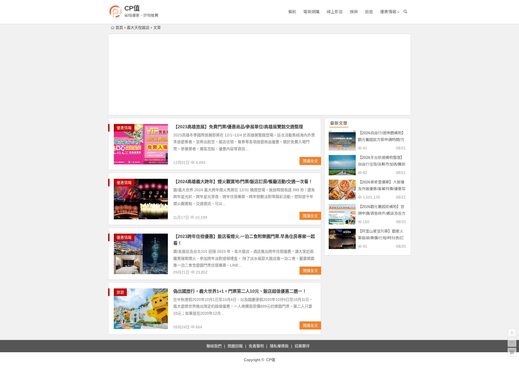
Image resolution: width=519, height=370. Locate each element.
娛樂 (354, 11)
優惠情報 (388, 11)
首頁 (119, 27)
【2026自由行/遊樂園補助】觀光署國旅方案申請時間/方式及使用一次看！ (381, 140)
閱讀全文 (310, 161)
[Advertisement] (259, 74)
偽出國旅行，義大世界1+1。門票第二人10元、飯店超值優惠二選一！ (240, 291)
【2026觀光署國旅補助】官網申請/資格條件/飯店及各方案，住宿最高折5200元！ (381, 213)
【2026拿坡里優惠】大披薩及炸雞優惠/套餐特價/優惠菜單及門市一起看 (381, 189)
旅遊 (369, 11)
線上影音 (335, 11)
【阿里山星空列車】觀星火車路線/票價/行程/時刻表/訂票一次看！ (381, 238)
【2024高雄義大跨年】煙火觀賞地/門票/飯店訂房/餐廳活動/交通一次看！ (243, 181)
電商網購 (311, 11)
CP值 (132, 8)
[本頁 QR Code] (512, 352)
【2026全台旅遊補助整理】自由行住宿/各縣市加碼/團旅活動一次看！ (381, 164)
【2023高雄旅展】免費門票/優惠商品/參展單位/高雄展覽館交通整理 (238, 127)
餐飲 (292, 11)
